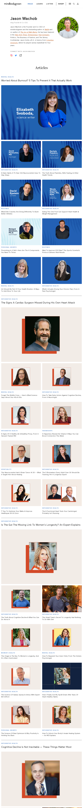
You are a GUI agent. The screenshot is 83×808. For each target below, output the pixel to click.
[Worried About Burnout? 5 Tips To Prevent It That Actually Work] (41, 112)
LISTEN (49, 4)
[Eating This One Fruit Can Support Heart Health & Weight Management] (62, 193)
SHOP (61, 4)
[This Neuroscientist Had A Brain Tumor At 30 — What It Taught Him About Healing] (21, 454)
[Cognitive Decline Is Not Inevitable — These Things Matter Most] (41, 779)
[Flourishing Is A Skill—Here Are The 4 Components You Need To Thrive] (21, 231)
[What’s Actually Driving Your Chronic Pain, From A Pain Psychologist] (62, 270)
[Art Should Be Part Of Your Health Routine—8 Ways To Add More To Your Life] (21, 270)
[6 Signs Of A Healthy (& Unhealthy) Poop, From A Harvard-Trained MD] (21, 415)
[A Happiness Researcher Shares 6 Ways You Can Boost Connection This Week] (62, 415)
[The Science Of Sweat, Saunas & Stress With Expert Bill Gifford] (21, 676)
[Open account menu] (78, 3)
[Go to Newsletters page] (70, 3)
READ (30, 4)
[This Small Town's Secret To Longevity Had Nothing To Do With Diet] (62, 598)
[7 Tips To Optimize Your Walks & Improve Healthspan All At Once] (21, 492)
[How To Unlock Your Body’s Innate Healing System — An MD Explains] (62, 714)
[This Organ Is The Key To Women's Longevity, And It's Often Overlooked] (21, 637)
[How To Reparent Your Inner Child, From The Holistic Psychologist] (62, 637)
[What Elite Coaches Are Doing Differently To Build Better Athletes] (21, 193)
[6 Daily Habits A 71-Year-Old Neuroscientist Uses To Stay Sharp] (21, 154)
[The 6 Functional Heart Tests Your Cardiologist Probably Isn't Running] (62, 492)
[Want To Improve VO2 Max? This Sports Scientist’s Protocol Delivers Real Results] (62, 231)
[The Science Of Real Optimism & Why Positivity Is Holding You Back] (21, 714)
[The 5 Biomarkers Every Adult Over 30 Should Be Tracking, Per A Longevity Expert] (62, 454)
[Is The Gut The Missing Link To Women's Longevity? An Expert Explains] (41, 556)
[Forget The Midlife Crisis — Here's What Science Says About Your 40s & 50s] (21, 376)
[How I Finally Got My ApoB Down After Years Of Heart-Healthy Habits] (62, 676)
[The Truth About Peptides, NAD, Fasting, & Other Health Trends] (62, 154)
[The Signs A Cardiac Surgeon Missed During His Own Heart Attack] (41, 334)
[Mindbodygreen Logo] (12, 4)
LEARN (39, 4)
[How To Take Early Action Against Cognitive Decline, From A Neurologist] (62, 376)
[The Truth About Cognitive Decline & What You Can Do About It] (21, 598)
